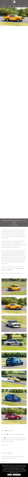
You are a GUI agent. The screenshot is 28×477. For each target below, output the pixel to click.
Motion (6, 439)
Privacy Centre (16, 474)
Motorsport (11, 439)
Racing (3, 441)
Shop (14, 6)
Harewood (17, 438)
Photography (21, 434)
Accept (9, 474)
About (9, 6)
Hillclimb (23, 438)
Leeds (2, 439)
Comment (4, 462)
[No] (26, 470)
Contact (24, 6)
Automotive (12, 434)
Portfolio (4, 6)
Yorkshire (11, 441)
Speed (6, 441)
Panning (17, 439)
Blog (19, 6)
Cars (14, 438)
